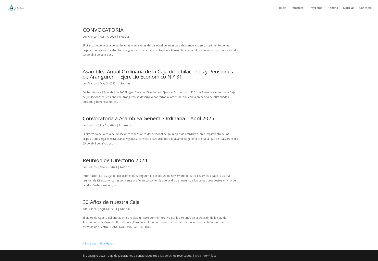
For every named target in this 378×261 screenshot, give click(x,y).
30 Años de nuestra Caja (111, 201)
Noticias (348, 8)
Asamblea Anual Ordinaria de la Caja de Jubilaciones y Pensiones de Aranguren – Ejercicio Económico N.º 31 (158, 74)
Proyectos (315, 8)
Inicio (282, 8)
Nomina (332, 8)
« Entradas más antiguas (98, 243)
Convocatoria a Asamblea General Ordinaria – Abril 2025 (148, 118)
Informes (298, 8)
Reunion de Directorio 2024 (115, 160)
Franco (92, 36)
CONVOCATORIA (103, 29)
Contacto (365, 8)
